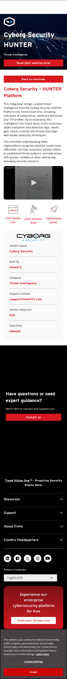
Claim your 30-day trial (30, 619)
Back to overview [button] (33, 79)
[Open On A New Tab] (13, 210)
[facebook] (17, 558)
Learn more (42, 654)
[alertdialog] (33, 654)
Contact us (33, 417)
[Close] (62, 634)
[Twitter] (27, 558)
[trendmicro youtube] (47, 558)
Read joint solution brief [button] (33, 62)
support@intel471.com (25, 299)
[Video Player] (33, 183)
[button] (33, 183)
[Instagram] (37, 558)
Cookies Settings (33, 661)
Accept (33, 672)
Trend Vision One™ (18, 480)
